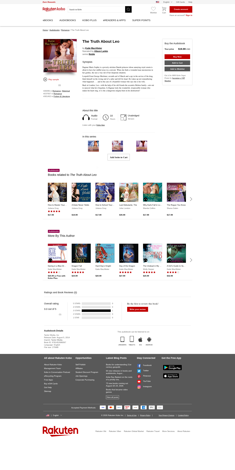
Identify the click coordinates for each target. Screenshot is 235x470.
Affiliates (79, 368)
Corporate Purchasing (84, 380)
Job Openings (81, 376)
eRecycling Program (52, 376)
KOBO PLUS (89, 20)
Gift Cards (180, 2)
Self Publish (80, 364)
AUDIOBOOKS (68, 20)
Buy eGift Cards (51, 384)
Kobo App (100, 125)
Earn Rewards (49, 2)
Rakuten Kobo (54, 9)
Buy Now (177, 57)
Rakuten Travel (153, 431)
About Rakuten (183, 431)
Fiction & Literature (62, 96)
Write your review (138, 309)
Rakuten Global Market (134, 431)
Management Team (52, 368)
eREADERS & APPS (114, 20)
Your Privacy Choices (166, 415)
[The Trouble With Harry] (93, 150)
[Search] (128, 9)
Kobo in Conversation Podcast (57, 372)
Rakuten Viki (100, 431)
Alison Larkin (101, 51)
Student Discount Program (86, 372)
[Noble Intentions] (141, 150)
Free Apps (48, 380)
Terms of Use (132, 415)
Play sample (53, 79)
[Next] (191, 199)
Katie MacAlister (93, 48)
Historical (66, 91)
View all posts (112, 397)
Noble (92, 54)
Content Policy (183, 415)
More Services (168, 431)
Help (190, 2)
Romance (56, 91)
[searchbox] (100, 9)
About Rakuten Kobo (53, 364)
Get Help (48, 387)
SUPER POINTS (141, 20)
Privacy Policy (145, 415)
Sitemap (47, 391)
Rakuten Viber (115, 431)
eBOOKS (48, 20)
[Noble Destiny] (117, 150)
